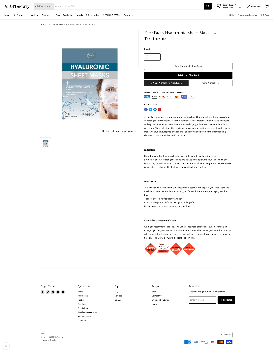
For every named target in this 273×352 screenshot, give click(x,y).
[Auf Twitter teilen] (150, 109)
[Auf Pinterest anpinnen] (159, 109)
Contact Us (129, 15)
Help (231, 15)
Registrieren (226, 300)
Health (33, 15)
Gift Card (265, 15)
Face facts (46, 15)
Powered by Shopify (48, 340)
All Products (19, 15)
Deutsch (224, 334)
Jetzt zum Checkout (188, 75)
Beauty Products (64, 15)
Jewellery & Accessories (87, 15)
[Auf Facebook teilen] (146, 109)
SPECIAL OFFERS (111, 15)
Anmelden (255, 6)
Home (6, 15)
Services (118, 295)
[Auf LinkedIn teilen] (155, 109)
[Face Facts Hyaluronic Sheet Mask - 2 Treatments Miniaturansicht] (45, 143)
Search (43, 333)
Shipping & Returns (247, 15)
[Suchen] (208, 6)
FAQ (116, 291)
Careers (118, 299)
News (154, 304)
